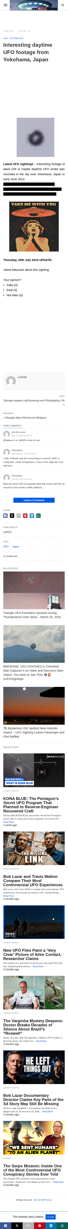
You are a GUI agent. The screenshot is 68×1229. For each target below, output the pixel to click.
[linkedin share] (32, 516)
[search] (63, 5)
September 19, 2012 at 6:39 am (24, 454)
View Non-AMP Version (43, 1200)
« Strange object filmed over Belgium (24, 417)
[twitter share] (12, 515)
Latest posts (11, 791)
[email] (28, 1225)
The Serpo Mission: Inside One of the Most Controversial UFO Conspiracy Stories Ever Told (32, 1170)
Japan (15, 546)
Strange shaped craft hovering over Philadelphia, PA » (34, 402)
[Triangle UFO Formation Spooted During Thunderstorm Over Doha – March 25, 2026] (34, 590)
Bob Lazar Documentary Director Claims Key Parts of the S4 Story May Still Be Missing (33, 1099)
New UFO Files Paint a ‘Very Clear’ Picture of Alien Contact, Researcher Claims (32, 954)
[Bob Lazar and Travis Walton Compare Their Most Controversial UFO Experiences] (34, 848)
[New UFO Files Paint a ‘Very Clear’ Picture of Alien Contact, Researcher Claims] (34, 922)
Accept (50, 1217)
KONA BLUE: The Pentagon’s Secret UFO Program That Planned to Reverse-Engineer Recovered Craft (31, 804)
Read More (8, 822)
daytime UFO (24, 31)
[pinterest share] (25, 516)
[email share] (19, 516)
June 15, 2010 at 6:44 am (22, 436)
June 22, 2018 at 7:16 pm (22, 479)
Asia (5, 38)
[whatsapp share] (38, 516)
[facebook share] (5, 516)
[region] (34, 88)
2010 (6, 546)
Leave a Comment (34, 500)
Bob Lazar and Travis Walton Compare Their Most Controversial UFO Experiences (33, 880)
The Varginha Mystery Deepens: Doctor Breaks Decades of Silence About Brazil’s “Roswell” (33, 1027)
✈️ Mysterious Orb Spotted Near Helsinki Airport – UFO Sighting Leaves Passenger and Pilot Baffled (33, 732)
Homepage (8, 31)
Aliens (7, 1158)
